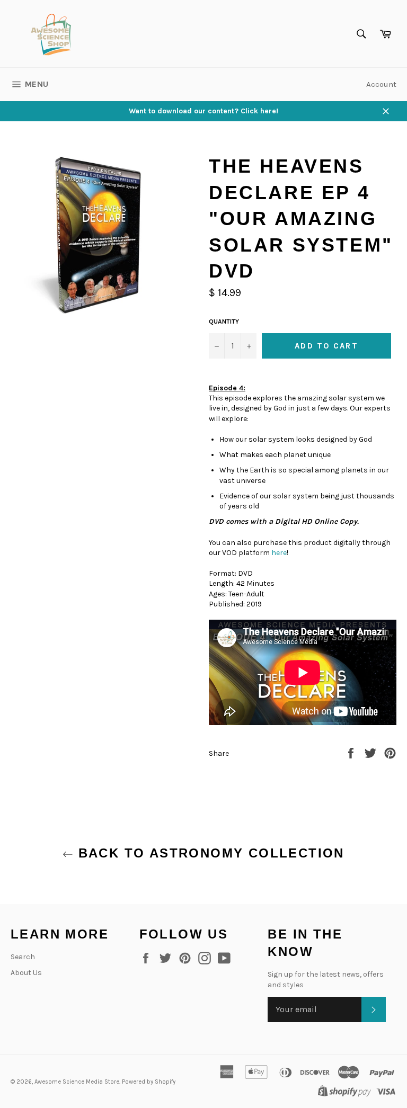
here (279, 552)
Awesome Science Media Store (76, 1081)
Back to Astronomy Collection (208, 853)
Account (381, 84)
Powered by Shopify (148, 1081)
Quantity (224, 321)
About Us (26, 972)
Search (23, 956)
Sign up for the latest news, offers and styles (326, 979)
